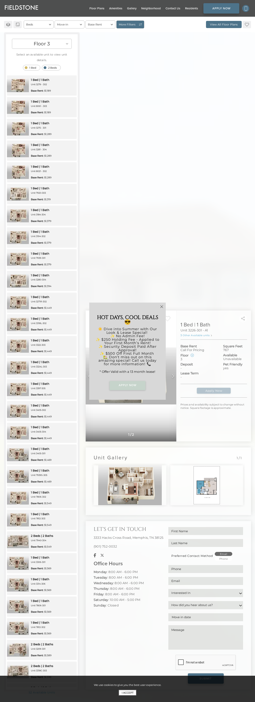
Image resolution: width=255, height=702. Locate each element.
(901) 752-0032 (105, 546)
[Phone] (245, 8)
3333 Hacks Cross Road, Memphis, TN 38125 (128, 538)
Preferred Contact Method (192, 556)
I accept (127, 692)
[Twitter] (102, 555)
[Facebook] (95, 555)
